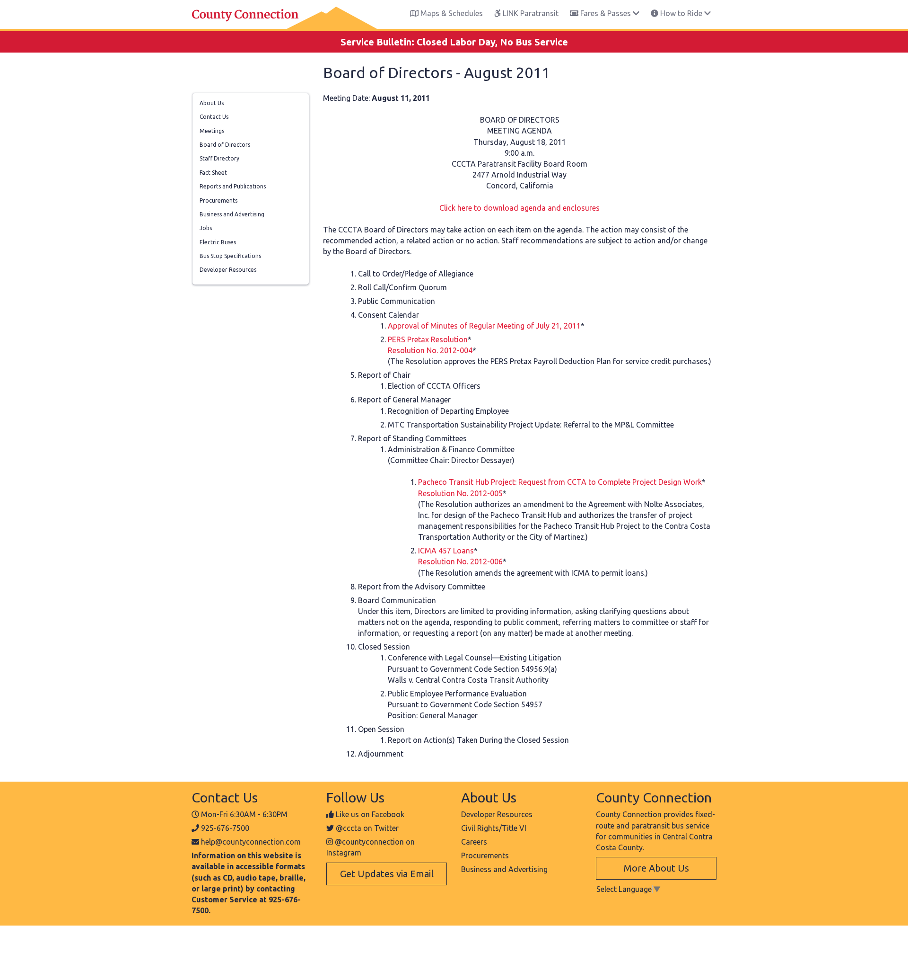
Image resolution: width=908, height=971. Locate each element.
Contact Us (214, 117)
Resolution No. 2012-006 (460, 561)
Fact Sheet (213, 172)
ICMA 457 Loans (446, 550)
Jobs (206, 228)
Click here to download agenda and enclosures (519, 208)
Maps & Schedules (451, 13)
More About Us (656, 868)
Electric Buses (218, 242)
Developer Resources (228, 270)
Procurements (218, 200)
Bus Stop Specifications (230, 256)
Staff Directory (219, 158)
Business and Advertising (232, 214)
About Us (212, 103)
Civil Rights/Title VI (493, 828)
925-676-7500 (225, 828)
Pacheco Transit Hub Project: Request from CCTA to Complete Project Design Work (560, 482)
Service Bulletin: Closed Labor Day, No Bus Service (454, 41)
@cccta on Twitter (367, 828)
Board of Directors (225, 145)
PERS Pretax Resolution (428, 339)
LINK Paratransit (530, 13)
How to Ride (681, 13)
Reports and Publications (233, 186)
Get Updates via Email (387, 873)
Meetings (212, 131)
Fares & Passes (605, 13)
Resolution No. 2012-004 (430, 350)
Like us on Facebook (370, 814)
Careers (474, 841)
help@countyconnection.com (251, 841)
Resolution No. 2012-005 (460, 493)
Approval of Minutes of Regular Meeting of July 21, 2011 (484, 325)
